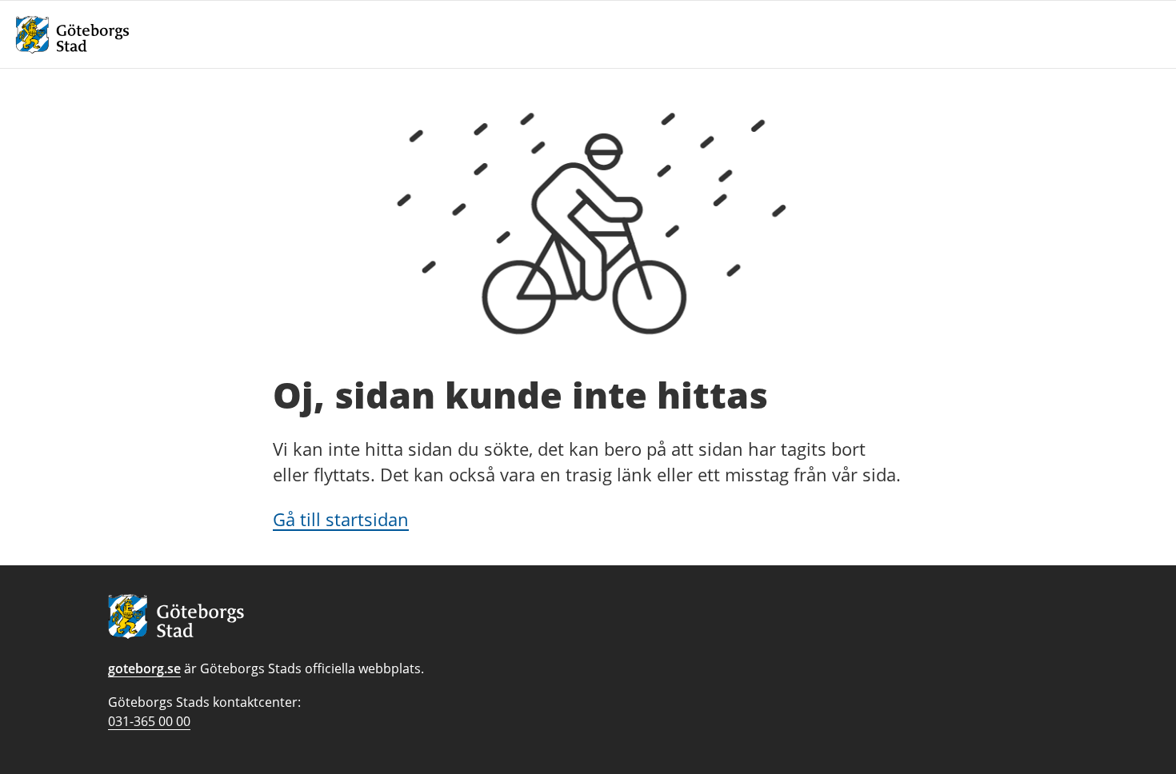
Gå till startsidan (341, 519)
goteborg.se (144, 668)
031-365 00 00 (149, 721)
